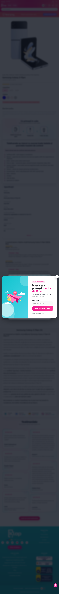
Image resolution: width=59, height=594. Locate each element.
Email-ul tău (36, 300)
